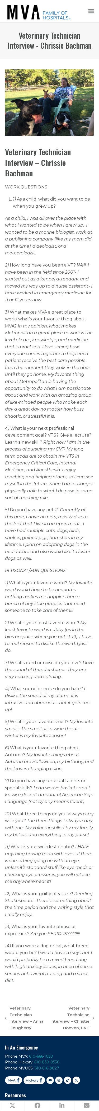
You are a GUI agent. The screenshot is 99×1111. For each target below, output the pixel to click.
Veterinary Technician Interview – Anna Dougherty (24, 1018)
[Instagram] (59, 1080)
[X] (76, 1080)
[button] (91, 11)
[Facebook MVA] (13, 1080)
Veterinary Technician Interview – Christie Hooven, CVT (69, 1018)
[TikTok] (67, 1080)
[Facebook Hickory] (34, 1080)
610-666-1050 (41, 1056)
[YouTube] (50, 1080)
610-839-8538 (47, 1062)
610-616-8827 (47, 1068)
